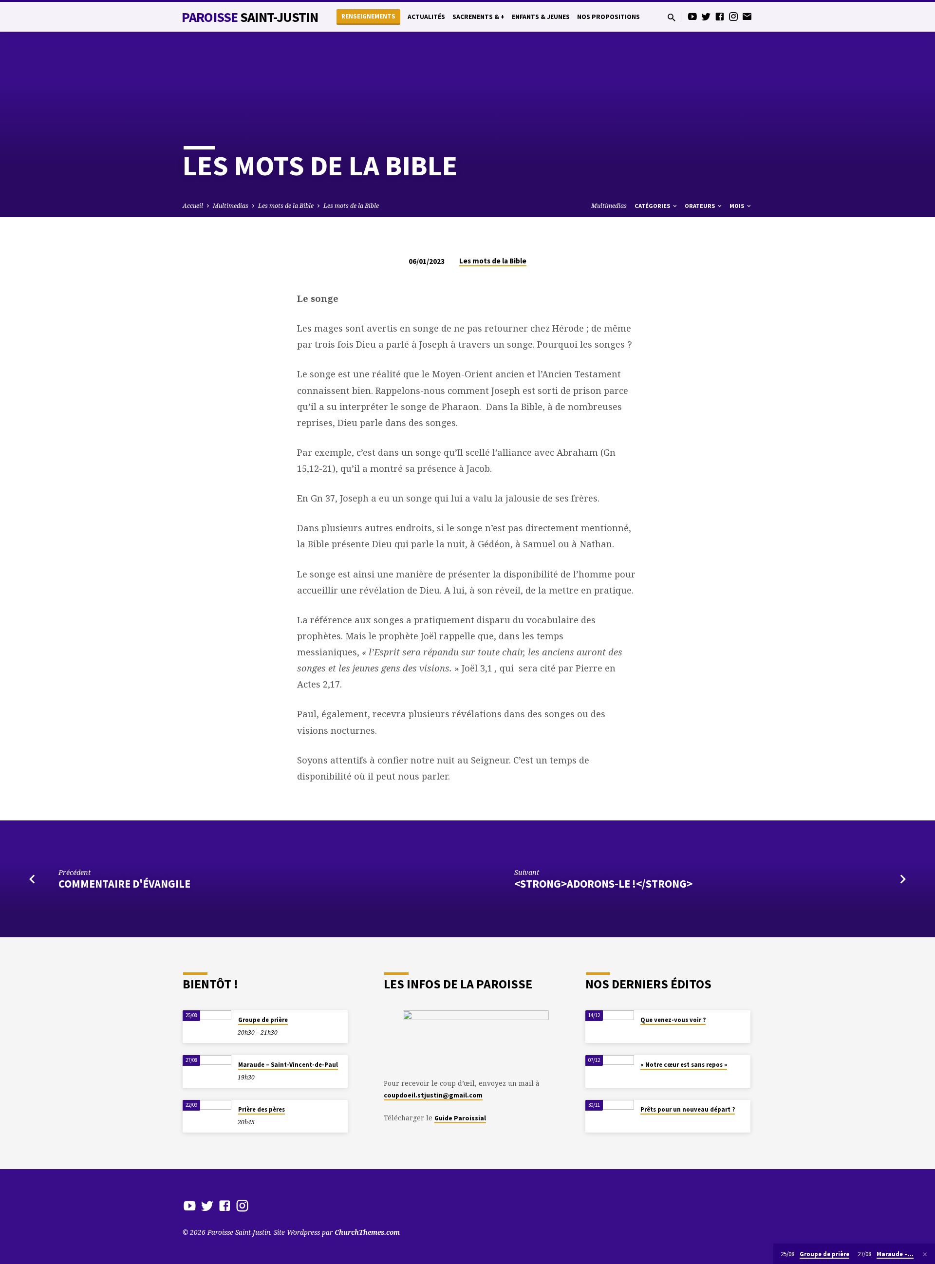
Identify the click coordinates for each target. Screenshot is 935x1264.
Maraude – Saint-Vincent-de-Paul (288, 1064)
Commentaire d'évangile (124, 884)
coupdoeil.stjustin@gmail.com (433, 1095)
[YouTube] (692, 16)
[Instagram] (733, 16)
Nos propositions (608, 17)
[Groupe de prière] (207, 1026)
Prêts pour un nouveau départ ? (687, 1109)
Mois (737, 205)
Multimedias (230, 206)
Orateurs (700, 205)
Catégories (653, 205)
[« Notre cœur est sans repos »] (609, 1071)
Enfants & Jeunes (541, 17)
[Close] (925, 1254)
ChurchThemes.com (367, 1232)
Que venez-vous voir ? (673, 1020)
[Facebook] (719, 16)
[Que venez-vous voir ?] (609, 1026)
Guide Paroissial (460, 1118)
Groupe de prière (263, 1020)
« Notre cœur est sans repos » (683, 1064)
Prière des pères (261, 1109)
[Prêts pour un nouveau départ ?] (609, 1116)
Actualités (426, 17)
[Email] (747, 16)
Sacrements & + (478, 17)
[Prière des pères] (207, 1116)
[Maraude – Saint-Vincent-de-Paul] (207, 1071)
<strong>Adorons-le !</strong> (603, 884)
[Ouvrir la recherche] (671, 17)
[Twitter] (706, 16)
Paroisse (250, 17)
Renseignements (368, 16)
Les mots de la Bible (286, 206)
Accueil (193, 206)
